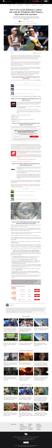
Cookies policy (24, 438)
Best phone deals (38, 425)
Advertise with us (29, 438)
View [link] (37, 289)
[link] (13, 105)
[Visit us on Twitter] (31, 1)
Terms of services (23, 138)
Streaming (28, 8)
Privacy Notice (35, 138)
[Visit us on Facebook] (30, 1)
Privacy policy (19, 438)
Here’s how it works (35, 23)
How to (32, 21)
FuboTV (17, 184)
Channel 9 (34, 238)
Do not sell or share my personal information (26, 439)
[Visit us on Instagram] (35, 1)
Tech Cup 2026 (41, 5)
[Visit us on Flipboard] (36, 1)
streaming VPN (20, 146)
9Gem (38, 238)
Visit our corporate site (34, 445)
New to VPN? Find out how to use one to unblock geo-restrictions (21, 161)
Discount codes (38, 429)
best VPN (22, 127)
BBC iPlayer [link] (24, 111)
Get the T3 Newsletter (20, 5)
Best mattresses (30, 429)
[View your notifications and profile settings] (43, 1)
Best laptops (29, 425)
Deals (14, 5)
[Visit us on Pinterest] (32, 1)
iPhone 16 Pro (22, 425)
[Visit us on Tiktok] (37, 1)
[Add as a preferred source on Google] (26, 442)
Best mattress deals (39, 426)
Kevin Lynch (23, 21)
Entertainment (24, 8)
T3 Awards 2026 (27, 5)
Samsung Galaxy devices (23, 426)
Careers (34, 438)
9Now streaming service (34, 241)
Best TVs (29, 426)
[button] (26, 288)
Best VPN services (22, 429)
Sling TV (32, 180)
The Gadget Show (34, 5)
